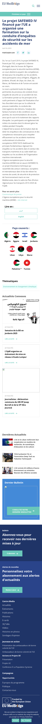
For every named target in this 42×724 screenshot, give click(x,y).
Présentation (7, 659)
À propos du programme (13, 682)
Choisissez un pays (19, 14)
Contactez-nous (9, 690)
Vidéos (5, 628)
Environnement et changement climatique (19, 286)
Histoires (6, 616)
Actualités (6, 605)
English (21, 216)
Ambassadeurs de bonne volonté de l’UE (18, 652)
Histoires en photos (11, 631)
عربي (21, 210)
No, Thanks (26, 720)
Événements (7, 609)
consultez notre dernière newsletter (21, 511)
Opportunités (8, 678)
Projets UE (6, 663)
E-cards (5, 620)
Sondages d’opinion (11, 635)
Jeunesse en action (11, 641)
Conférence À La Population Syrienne (17, 667)
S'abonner (11, 553)
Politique (6, 686)
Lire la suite (9, 339)
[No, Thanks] (39, 716)
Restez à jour (11, 590)
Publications (7, 612)
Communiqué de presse (11, 194)
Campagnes (7, 673)
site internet (22, 200)
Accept (15, 720)
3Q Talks (6, 624)
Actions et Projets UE (11, 655)
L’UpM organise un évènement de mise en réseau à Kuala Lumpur (16, 354)
